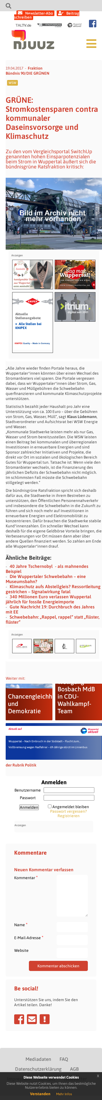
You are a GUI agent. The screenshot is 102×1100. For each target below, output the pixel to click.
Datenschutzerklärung (38, 1069)
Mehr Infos (64, 1094)
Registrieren (69, 816)
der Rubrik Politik (21, 765)
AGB (74, 1069)
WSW (12, 83)
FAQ (64, 1059)
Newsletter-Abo (39, 13)
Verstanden (40, 1094)
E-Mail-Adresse (28, 937)
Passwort (28, 797)
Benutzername (27, 790)
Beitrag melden (45, 1019)
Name (20, 924)
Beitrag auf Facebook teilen (19, 1019)
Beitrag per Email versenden (32, 1019)
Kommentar (26, 877)
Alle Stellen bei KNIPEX (28, 325)
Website (21, 950)
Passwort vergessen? (68, 811)
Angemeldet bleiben (70, 807)
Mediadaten (38, 1059)
